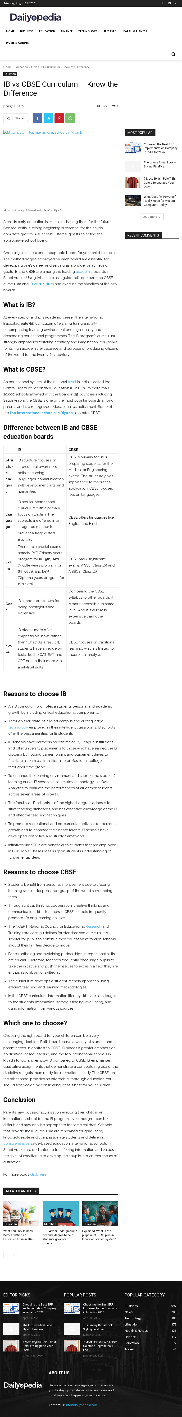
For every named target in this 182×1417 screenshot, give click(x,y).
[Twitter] (48, 118)
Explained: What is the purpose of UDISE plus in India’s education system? (99, 1235)
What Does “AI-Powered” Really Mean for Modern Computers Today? (160, 201)
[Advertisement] (152, 103)
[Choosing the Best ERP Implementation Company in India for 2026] (133, 148)
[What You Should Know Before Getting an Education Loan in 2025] (21, 1213)
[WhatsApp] (70, 118)
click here (38, 1174)
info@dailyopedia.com (81, 1405)
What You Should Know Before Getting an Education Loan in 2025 (18, 1235)
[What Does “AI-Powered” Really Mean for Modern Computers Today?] (133, 200)
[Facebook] (163, 3)
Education (21, 67)
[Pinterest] (59, 118)
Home (7, 67)
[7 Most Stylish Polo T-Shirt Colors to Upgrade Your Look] (133, 182)
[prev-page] (6, 1255)
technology (18, 727)
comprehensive (16, 1143)
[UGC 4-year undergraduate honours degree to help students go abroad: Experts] (60, 1213)
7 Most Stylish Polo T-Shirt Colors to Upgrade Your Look (160, 182)
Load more (150, 217)
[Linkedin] (176, 3)
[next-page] (14, 1255)
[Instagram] (169, 3)
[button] (173, 54)
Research (93, 926)
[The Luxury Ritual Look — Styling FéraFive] (133, 166)
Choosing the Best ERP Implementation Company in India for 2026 (160, 148)
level (72, 382)
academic (84, 271)
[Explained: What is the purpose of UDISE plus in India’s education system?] (100, 1213)
